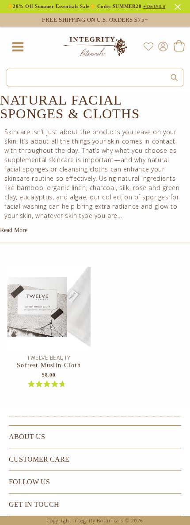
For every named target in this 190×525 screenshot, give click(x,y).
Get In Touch (34, 504)
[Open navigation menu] (18, 46)
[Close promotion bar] (179, 6)
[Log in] (161, 46)
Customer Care (39, 459)
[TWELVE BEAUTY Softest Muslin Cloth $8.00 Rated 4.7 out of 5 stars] (48, 309)
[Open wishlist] (148, 46)
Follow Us (29, 482)
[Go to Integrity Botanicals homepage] (95, 46)
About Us (27, 436)
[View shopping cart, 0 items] (178, 46)
